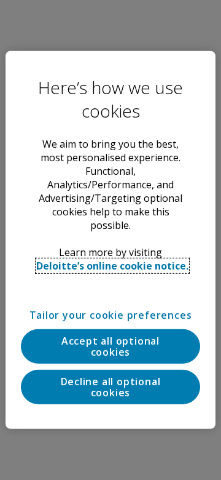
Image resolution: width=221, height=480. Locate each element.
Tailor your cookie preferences (110, 315)
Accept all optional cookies (110, 346)
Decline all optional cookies (111, 387)
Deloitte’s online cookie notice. (112, 266)
